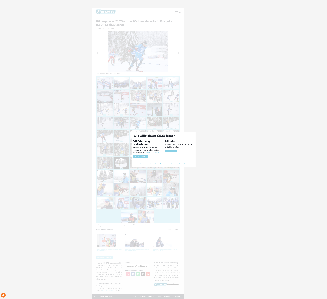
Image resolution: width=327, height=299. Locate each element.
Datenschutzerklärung (152, 152)
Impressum (144, 164)
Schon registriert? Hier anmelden (182, 164)
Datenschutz (154, 164)
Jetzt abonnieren (170, 151)
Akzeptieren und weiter (141, 156)
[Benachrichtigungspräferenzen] (3, 295)
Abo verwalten (165, 164)
